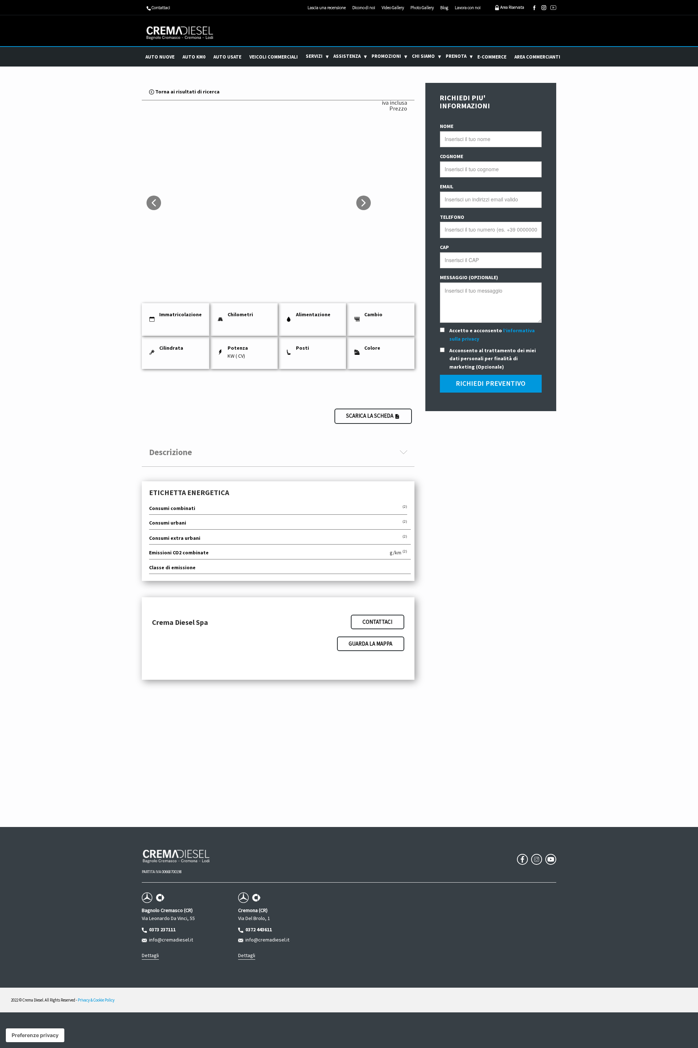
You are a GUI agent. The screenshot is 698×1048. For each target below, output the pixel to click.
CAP (444, 247)
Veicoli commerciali (273, 57)
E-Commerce (491, 57)
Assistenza (347, 56)
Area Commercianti (537, 57)
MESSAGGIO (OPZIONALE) (469, 277)
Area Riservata (512, 7)
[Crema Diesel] (180, 32)
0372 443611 (257, 929)
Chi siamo (423, 56)
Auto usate (227, 57)
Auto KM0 (193, 57)
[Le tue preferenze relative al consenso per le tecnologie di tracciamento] (35, 1035)
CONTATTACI (377, 621)
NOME (446, 126)
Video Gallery (393, 7)
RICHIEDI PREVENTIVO (491, 383)
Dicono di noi (363, 7)
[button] (154, 203)
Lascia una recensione (327, 7)
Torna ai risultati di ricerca (187, 91)
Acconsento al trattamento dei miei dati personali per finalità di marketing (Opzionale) (492, 358)
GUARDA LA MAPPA (370, 643)
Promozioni (386, 56)
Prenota (456, 56)
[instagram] (544, 8)
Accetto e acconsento (492, 334)
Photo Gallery (422, 7)
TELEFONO (452, 217)
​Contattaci (160, 7)
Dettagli (150, 955)
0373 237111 (161, 929)
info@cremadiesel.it (170, 939)
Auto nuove (159, 57)
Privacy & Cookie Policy (96, 1000)
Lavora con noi (468, 7)
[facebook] (534, 8)
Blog (444, 7)
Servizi (314, 56)
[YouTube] (553, 8)
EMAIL (446, 186)
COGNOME (451, 156)
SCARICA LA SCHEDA (370, 415)
